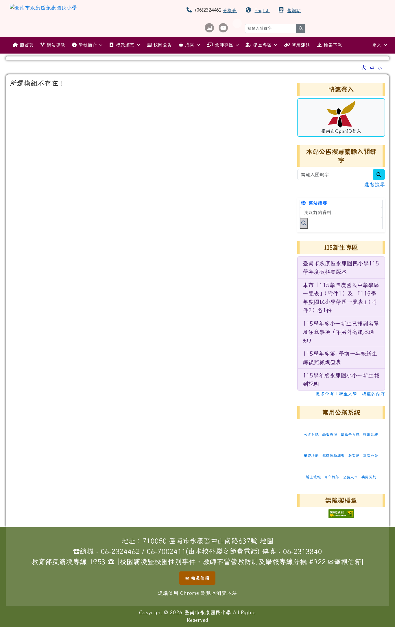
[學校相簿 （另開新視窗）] (209, 27)
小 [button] (380, 68)
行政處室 (125, 45)
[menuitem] (341, 267)
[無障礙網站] (341, 513)
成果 (189, 45)
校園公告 (162, 45)
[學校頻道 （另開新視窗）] (223, 27)
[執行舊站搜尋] (304, 223)
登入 (376, 45)
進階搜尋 (374, 184)
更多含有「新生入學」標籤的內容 (350, 394)
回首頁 (27, 45)
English (262, 10)
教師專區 (224, 45)
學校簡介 (87, 45)
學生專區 (262, 45)
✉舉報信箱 (344, 561)
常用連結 (300, 45)
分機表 (230, 10)
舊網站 (294, 10)
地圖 (267, 540)
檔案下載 (333, 45)
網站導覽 (56, 45)
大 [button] (364, 67)
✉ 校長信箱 (197, 578)
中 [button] (372, 67)
